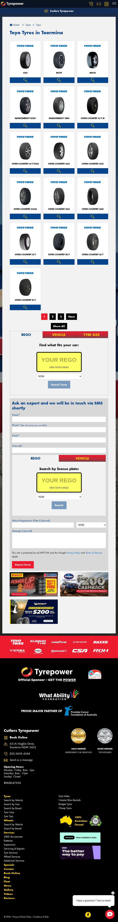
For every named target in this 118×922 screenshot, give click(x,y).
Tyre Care (9, 812)
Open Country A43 (59, 209)
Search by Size (12, 804)
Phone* (29, 425)
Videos (8, 894)
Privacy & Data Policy (22, 917)
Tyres (7, 796)
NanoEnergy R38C (25, 118)
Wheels (8, 820)
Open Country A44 (93, 209)
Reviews (9, 898)
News (7, 885)
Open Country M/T (59, 254)
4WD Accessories (13, 836)
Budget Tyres (65, 804)
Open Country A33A (25, 209)
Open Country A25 (59, 163)
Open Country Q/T (92, 254)
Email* (15, 435)
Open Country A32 (93, 163)
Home (15, 25)
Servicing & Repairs (14, 848)
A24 (25, 73)
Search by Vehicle (13, 800)
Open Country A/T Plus (25, 163)
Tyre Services (11, 852)
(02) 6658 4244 (20, 754)
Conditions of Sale (41, 917)
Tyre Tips (8, 816)
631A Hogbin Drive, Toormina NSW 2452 (23, 745)
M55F (59, 73)
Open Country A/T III (92, 118)
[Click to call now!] (91, 4)
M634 (93, 73)
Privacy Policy (73, 552)
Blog (7, 877)
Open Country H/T (25, 254)
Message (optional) (22, 531)
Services (9, 832)
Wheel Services (12, 856)
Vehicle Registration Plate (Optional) (31, 520)
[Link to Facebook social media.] (88, 915)
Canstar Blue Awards (70, 800)
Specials (9, 865)
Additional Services (14, 860)
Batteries (8, 840)
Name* (16, 415)
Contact (9, 869)
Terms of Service (94, 552)
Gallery (8, 889)
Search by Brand (12, 808)
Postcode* (17, 446)
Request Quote (23, 564)
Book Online (12, 873)
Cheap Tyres (65, 808)
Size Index (64, 796)
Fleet (7, 881)
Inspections (9, 844)
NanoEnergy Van (59, 118)
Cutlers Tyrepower (61, 11)
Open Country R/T (25, 300)
